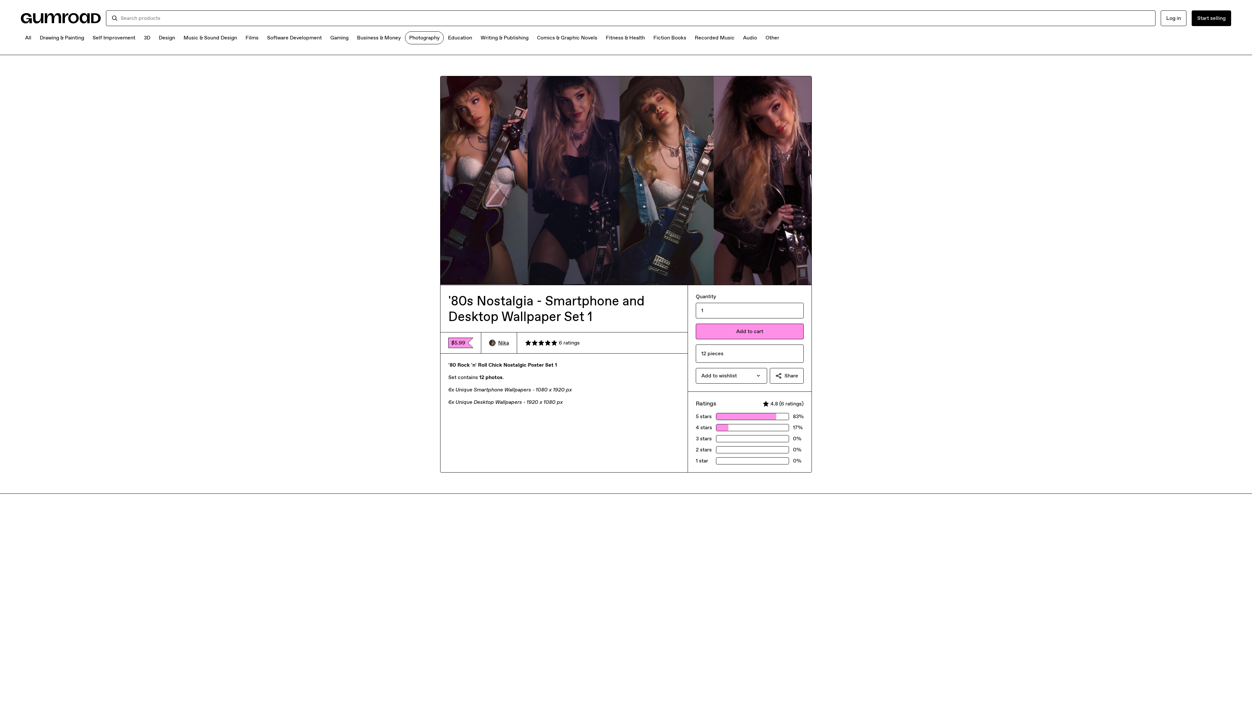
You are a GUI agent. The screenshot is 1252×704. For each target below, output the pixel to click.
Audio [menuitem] (750, 38)
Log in (1173, 18)
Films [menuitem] (252, 38)
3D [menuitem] (147, 38)
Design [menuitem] (167, 38)
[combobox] (635, 18)
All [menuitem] (28, 38)
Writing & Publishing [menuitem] (505, 38)
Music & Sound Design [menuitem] (210, 38)
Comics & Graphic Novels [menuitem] (567, 38)
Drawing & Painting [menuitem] (62, 38)
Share (791, 376)
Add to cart (749, 331)
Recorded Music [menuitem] (715, 38)
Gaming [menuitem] (339, 38)
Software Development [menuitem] (294, 38)
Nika (503, 343)
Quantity (706, 296)
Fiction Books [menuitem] (669, 38)
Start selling (1211, 18)
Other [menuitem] (772, 38)
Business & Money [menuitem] (379, 38)
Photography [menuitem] (424, 38)
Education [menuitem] (460, 38)
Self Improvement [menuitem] (114, 38)
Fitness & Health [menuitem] (625, 38)
